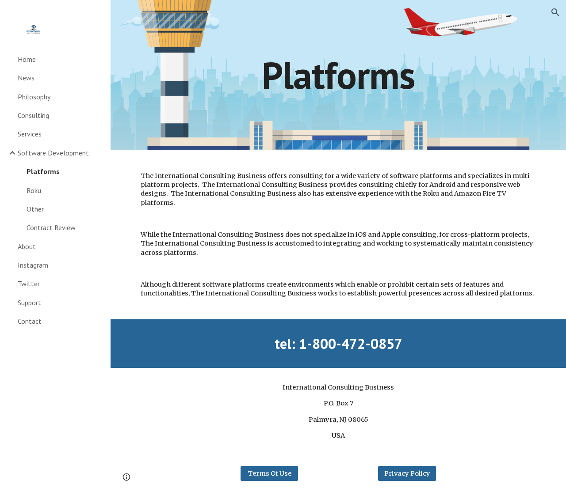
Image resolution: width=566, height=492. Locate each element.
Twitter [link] (29, 283)
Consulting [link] (33, 115)
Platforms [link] (43, 171)
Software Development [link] (53, 152)
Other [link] (35, 208)
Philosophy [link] (34, 96)
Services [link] (30, 133)
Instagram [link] (33, 265)
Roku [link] (34, 190)
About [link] (27, 246)
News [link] (26, 77)
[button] (555, 12)
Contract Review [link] (51, 227)
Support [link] (29, 302)
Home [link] (27, 59)
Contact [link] (30, 321)
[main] (338, 75)
